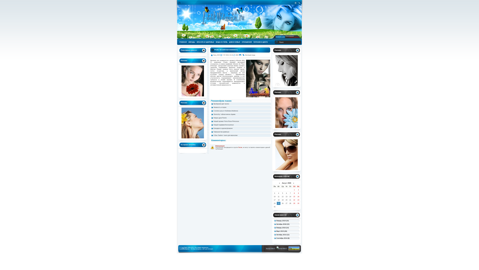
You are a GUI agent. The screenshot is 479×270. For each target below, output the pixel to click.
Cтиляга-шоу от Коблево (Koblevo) (226, 111)
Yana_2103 (216, 55)
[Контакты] (299, 2)
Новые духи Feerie (220, 118)
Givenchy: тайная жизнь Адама (224, 114)
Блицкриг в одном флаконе (223, 128)
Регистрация (290, 36)
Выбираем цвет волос (221, 104)
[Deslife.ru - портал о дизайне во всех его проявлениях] (294, 250)
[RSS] (179, 3)
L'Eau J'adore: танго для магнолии (226, 135)
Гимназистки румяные (221, 132)
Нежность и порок (220, 107)
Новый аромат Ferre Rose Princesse (226, 121)
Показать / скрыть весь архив (283, 241)
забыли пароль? (294, 37)
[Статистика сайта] (295, 2)
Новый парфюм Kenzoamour (224, 125)
